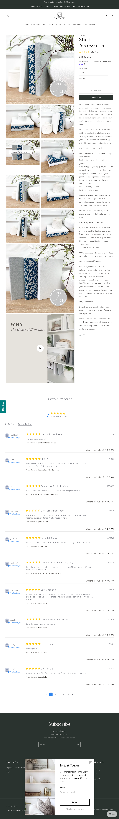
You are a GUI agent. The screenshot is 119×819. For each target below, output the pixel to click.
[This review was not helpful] (112, 450)
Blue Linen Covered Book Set (47, 443)
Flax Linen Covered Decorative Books (49, 574)
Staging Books (42, 677)
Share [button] (84, 335)
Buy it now (96, 97)
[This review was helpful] (108, 450)
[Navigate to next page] (72, 694)
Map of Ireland (42, 652)
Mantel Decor (42, 628)
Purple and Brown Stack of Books (48, 495)
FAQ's (8, 772)
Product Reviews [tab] (25, 424)
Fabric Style (83, 68)
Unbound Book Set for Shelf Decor (48, 470)
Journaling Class (43, 522)
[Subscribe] (77, 744)
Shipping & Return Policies (16, 768)
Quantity (82, 78)
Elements (98, 809)
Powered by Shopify (107, 809)
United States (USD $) (15, 810)
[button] (8, 16)
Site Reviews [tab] (10, 424)
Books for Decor (43, 546)
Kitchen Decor (42, 603)
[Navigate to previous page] (46, 694)
